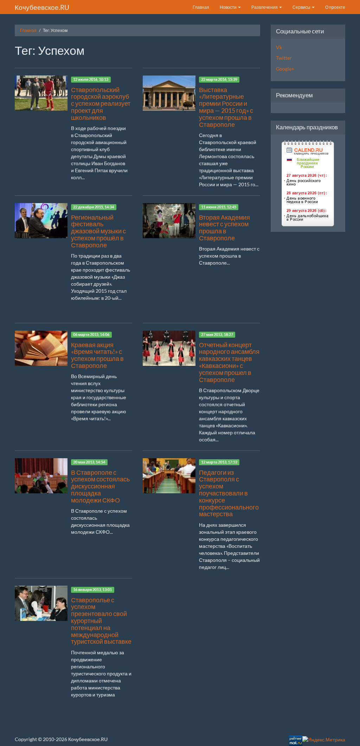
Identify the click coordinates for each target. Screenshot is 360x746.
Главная (201, 7)
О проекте (335, 7)
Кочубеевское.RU (42, 7)
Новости (228, 7)
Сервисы (301, 7)
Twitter (284, 58)
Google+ (285, 69)
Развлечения (264, 7)
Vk (279, 47)
